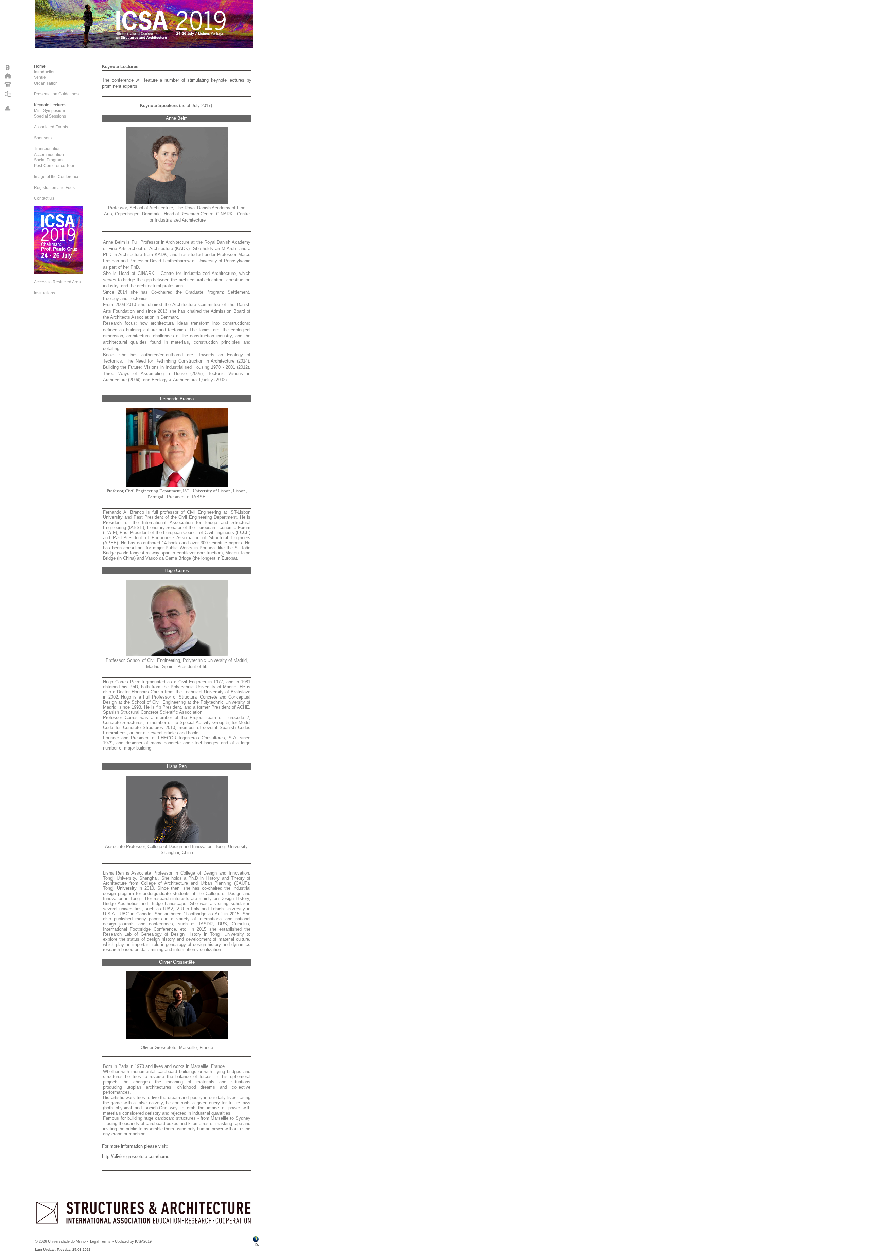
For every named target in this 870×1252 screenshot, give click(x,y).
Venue (40, 77)
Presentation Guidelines (56, 94)
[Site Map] (8, 97)
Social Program (48, 160)
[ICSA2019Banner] (58, 272)
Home (40, 66)
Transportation (47, 148)
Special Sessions (50, 116)
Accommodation (49, 154)
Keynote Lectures (50, 105)
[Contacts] (8, 87)
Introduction (45, 72)
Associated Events (51, 127)
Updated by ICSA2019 (133, 1241)
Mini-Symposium (49, 110)
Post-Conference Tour (54, 165)
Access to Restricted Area (57, 282)
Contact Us (44, 198)
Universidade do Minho (67, 1241)
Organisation (46, 83)
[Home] (8, 78)
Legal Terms (100, 1241)
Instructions (44, 292)
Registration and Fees (54, 187)
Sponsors (43, 138)
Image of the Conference (57, 176)
